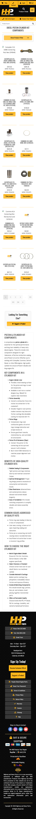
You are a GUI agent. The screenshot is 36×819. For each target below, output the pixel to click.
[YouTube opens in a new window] (25, 729)
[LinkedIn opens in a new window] (20, 729)
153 (13, 302)
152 (30, 297)
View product (9, 73)
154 (18, 302)
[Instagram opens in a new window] (15, 729)
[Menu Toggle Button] (32, 10)
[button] (18, 19)
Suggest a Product (19, 324)
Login (23, 3)
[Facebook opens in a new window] (10, 729)
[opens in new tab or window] (18, 759)
